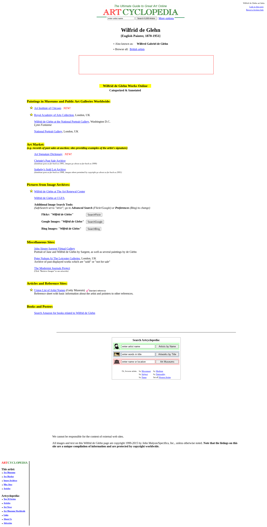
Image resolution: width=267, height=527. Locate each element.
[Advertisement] (146, 65)
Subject (145, 374)
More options (166, 18)
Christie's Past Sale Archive (50, 160)
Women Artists (165, 377)
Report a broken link (255, 10)
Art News (8, 507)
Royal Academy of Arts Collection (54, 115)
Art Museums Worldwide (14, 511)
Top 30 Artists (10, 499)
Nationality (160, 374)
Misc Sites (8, 484)
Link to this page (256, 7)
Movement (146, 371)
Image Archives (10, 480)
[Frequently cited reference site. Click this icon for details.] (96, 290)
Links (6, 515)
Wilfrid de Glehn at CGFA (49, 198)
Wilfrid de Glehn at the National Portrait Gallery (61, 121)
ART (4, 462)
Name (144, 377)
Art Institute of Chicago (47, 108)
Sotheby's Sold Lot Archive (50, 169)
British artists (137, 49)
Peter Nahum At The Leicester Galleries (57, 258)
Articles (7, 488)
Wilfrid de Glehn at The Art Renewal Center (59, 191)
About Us (8, 519)
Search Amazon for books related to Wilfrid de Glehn (64, 313)
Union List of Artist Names (49, 290)
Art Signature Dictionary (48, 154)
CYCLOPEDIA (18, 462)
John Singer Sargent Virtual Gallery (54, 248)
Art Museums (9, 472)
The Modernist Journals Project (52, 268)
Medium (159, 371)
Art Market (9, 476)
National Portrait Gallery (48, 131)
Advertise (8, 523)
